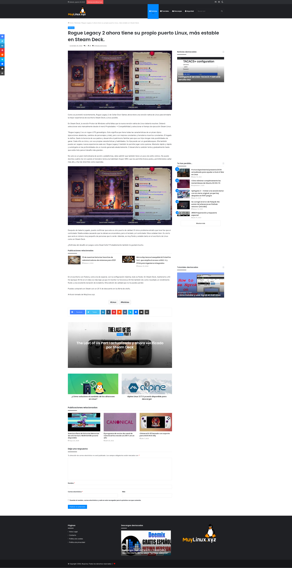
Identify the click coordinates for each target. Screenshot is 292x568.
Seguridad (190, 11)
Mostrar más (200, 223)
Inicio (71, 23)
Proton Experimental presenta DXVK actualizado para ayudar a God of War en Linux (207, 172)
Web (123, 492)
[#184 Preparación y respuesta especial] (183, 214)
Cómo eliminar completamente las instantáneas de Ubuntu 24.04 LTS (206, 182)
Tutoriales (165, 11)
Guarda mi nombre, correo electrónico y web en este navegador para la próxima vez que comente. (105, 500)
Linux (113, 302)
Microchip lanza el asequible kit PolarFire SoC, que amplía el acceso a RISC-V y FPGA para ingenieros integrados (153, 260)
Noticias (154, 11)
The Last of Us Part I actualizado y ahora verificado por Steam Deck (120, 345)
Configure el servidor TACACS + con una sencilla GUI (199, 78)
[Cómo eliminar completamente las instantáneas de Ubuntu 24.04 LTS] (183, 184)
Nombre (71, 483)
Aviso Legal (73, 532)
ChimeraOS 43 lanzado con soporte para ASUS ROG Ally (155, 434)
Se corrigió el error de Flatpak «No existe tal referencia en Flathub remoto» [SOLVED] (205, 204)
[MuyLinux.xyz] (77, 11)
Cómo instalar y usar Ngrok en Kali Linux (199, 295)
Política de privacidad (77, 542)
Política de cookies (76, 539)
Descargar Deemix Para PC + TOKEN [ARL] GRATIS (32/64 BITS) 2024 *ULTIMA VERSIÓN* (145, 551)
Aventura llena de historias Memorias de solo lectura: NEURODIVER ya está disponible (83, 435)
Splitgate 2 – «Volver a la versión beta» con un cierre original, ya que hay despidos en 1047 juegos (207, 193)
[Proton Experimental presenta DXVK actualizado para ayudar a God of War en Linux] (183, 173)
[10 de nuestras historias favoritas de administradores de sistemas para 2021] (74, 260)
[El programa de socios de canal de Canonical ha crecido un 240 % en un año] (120, 422)
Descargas (178, 11)
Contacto (72, 535)
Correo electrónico (75, 492)
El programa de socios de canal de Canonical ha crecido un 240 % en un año (119, 435)
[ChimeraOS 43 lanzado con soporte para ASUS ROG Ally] (156, 422)
